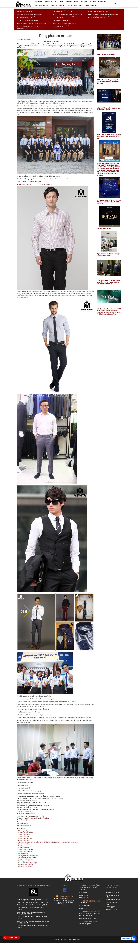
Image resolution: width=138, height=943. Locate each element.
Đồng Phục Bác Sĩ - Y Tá (86, 916)
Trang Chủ (39, 1)
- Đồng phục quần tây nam (25, 859)
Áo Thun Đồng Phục (74, 5)
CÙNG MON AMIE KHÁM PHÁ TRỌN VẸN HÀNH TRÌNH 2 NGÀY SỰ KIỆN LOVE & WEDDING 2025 (108, 282)
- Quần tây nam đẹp (23, 840)
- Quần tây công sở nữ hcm (25, 849)
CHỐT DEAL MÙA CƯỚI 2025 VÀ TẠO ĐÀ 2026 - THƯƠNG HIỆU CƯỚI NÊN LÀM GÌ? (109, 202)
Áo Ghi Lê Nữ (83, 908)
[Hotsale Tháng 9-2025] (109, 216)
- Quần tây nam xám (23, 836)
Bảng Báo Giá (59, 1)
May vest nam (110, 890)
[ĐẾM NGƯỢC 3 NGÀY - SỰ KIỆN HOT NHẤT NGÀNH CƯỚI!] (109, 95)
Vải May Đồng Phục (91, 5)
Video (76, 1)
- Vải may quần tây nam (24, 831)
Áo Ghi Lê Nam (83, 895)
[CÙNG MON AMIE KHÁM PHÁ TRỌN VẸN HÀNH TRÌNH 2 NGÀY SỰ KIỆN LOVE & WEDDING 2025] (109, 268)
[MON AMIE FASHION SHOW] (109, 42)
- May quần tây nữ (22, 853)
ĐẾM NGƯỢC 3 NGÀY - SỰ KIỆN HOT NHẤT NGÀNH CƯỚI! (109, 109)
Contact (84, 1)
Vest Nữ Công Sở (84, 905)
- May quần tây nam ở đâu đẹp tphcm (28, 855)
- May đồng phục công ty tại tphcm (27, 861)
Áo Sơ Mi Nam (83, 892)
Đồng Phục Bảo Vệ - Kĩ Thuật (88, 918)
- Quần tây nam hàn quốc (24, 838)
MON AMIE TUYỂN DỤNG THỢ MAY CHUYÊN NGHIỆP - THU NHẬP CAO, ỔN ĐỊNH (108, 81)
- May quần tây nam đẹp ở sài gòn (27, 857)
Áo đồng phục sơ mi (46, 184)
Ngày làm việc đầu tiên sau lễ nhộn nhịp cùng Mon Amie (108, 254)
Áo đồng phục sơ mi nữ (24, 184)
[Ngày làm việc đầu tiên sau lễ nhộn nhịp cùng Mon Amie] (109, 241)
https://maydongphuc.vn (24, 825)
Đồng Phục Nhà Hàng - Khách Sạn (89, 913)
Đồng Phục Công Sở (57, 5)
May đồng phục (110, 907)
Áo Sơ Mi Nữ (83, 903)
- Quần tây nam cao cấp (24, 846)
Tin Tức (69, 1)
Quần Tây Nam (83, 898)
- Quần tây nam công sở (24, 844)
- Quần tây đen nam (23, 848)
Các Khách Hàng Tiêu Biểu (98, 1)
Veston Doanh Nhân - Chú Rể (88, 887)
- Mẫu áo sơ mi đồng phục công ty (27, 863)
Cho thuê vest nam (111, 887)
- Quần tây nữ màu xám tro (25, 833)
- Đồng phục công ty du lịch (25, 864)
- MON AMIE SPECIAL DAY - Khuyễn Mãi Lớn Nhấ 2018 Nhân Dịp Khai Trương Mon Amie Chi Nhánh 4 (47, 842)
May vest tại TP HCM (112, 892)
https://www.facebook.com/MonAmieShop (37, 818)
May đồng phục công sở (113, 899)
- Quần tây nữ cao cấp (23, 834)
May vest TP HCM (111, 909)
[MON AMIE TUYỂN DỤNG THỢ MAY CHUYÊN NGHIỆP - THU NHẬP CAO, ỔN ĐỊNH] (109, 67)
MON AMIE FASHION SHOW (106, 55)
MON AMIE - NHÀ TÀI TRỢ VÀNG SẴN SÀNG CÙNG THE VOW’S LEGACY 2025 (109, 136)
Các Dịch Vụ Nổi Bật (41, 5)
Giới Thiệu (48, 1)
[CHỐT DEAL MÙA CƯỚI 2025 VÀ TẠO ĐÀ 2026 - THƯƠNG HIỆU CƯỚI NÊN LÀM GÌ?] (109, 187)
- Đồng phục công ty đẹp (24, 866)
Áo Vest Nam (83, 890)
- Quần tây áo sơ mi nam (24, 851)
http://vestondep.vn (22, 824)
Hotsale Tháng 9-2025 (104, 229)
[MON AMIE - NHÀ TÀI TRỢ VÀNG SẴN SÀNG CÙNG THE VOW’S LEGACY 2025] (109, 122)
